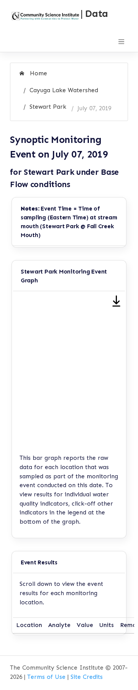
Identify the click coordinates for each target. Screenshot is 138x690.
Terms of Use (46, 676)
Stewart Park (48, 106)
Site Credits (87, 676)
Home (37, 73)
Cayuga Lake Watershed (64, 90)
